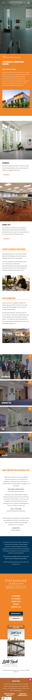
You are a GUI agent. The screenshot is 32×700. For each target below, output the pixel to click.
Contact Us (16, 607)
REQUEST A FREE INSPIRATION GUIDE (22, 694)
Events (16, 604)
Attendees (16, 599)
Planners (16, 596)
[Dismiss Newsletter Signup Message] (30, 679)
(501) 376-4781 (10, 588)
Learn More (6, 174)
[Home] (16, 3)
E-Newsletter (15, 618)
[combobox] (6, 698)
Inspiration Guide (15, 613)
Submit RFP (16, 601)
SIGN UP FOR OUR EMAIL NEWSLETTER (9, 694)
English (7, 698)
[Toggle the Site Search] (3, 3)
